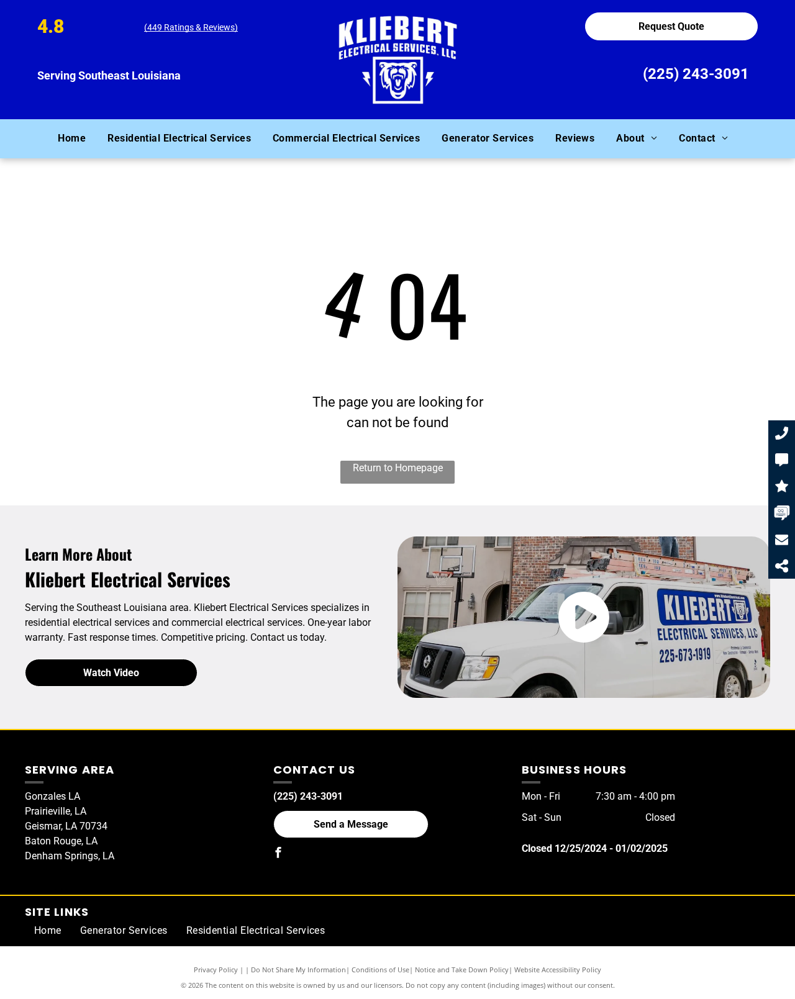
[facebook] (278, 854)
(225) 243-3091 (696, 74)
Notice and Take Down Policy (462, 969)
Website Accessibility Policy (557, 969)
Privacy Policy (216, 969)
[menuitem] (76, 138)
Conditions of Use (380, 969)
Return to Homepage (398, 468)
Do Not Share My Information (298, 969)
